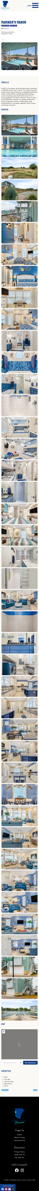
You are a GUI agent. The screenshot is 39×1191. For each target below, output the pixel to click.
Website (6, 28)
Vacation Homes (5, 25)
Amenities (6, 1071)
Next (35, 1090)
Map (3, 1024)
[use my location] (20, 1062)
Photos (4, 109)
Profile (5, 82)
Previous (5, 1090)
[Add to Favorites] (4, 40)
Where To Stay (13, 25)
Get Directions (30, 1063)
